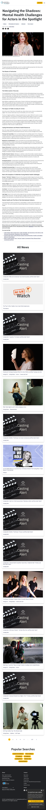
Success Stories (23, 761)
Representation (13, 409)
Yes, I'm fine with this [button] (36, 801)
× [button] (43, 790)
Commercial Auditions (18, 753)
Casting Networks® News (7, 776)
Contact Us (26, 776)
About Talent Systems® (6, 775)
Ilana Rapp (11, 26)
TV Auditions (19, 756)
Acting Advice (12, 374)
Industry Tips (27, 758)
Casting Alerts (18, 758)
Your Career (30, 24)
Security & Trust (27, 785)
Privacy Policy (26, 780)
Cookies (25, 783)
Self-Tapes (17, 733)
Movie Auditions (29, 753)
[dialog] (36, 799)
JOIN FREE (40, 2)
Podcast (5, 472)
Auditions (12, 733)
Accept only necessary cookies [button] (36, 804)
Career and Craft (23, 374)
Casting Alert (6, 279)
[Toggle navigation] (44, 3)
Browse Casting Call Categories (8, 780)
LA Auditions (27, 756)
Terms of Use (26, 778)
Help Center (26, 775)
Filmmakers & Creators (14, 24)
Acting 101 (5, 374)
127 (32, 739)
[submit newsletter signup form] (13, 787)
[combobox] (41, 790)
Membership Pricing (5, 778)
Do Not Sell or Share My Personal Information (32, 781)
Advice (4, 24)
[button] (36, 807)
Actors (17, 374)
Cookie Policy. (30, 798)
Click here (31, 226)
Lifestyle (23, 24)
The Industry (6, 308)
